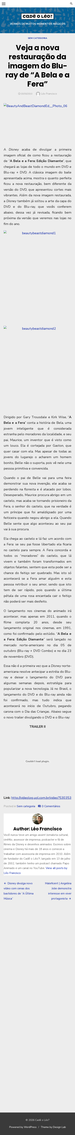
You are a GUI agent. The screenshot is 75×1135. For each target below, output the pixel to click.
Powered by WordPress (23, 1127)
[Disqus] (37, 957)
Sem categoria (37, 38)
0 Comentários (51, 806)
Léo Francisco (49, 93)
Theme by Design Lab (53, 1127)
